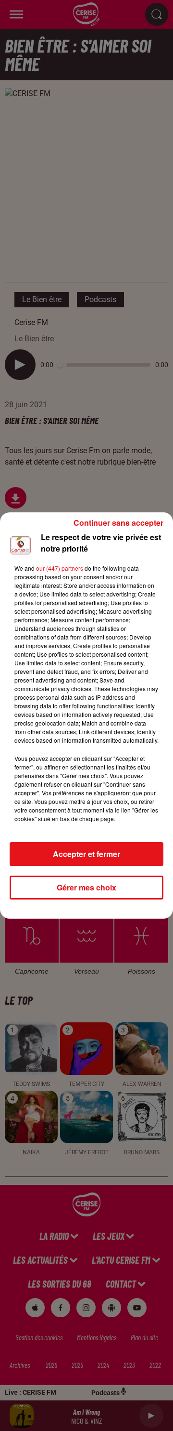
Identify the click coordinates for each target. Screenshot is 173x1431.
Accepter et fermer (86, 853)
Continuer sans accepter (118, 522)
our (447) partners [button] (59, 568)
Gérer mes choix (86, 887)
